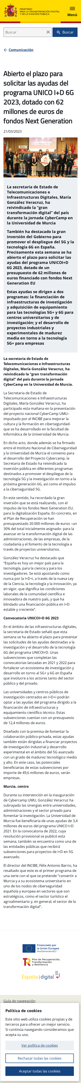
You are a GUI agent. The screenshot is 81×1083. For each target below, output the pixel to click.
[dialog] (39, 1042)
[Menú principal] (72, 10)
